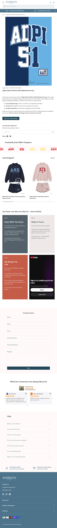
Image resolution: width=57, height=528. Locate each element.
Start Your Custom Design (10, 118)
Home (3, 14)
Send (28, 368)
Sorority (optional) (12, 338)
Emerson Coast (9, 524)
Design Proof (5, 88)
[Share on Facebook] (7, 136)
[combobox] (28, 6)
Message (9, 351)
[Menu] (3, 2)
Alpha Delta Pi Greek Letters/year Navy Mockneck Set (13, 197)
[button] (53, 2)
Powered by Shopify (17, 524)
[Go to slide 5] (28, 405)
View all (52, 158)
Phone (8, 331)
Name (8, 317)
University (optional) (12, 344)
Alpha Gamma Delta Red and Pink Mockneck (39, 197)
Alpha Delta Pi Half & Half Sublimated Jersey (15, 14)
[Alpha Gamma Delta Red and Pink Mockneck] (42, 177)
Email (8, 324)
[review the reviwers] (26, 394)
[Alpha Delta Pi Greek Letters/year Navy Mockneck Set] (14, 177)
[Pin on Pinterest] (10, 136)
